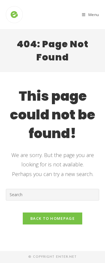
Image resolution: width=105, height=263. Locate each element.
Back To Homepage (52, 218)
